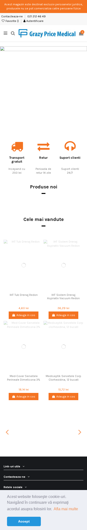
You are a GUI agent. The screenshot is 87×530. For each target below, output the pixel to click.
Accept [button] (24, 521)
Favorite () (12, 21)
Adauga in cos (25, 315)
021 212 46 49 (36, 16)
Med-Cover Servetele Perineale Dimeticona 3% (23, 377)
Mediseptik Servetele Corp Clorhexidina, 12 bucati (63, 377)
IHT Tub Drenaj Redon (24, 295)
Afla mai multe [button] (66, 509)
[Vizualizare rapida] (29, 289)
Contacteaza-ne (12, 16)
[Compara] (24, 289)
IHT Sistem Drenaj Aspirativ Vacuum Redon (63, 296)
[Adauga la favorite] (18, 289)
